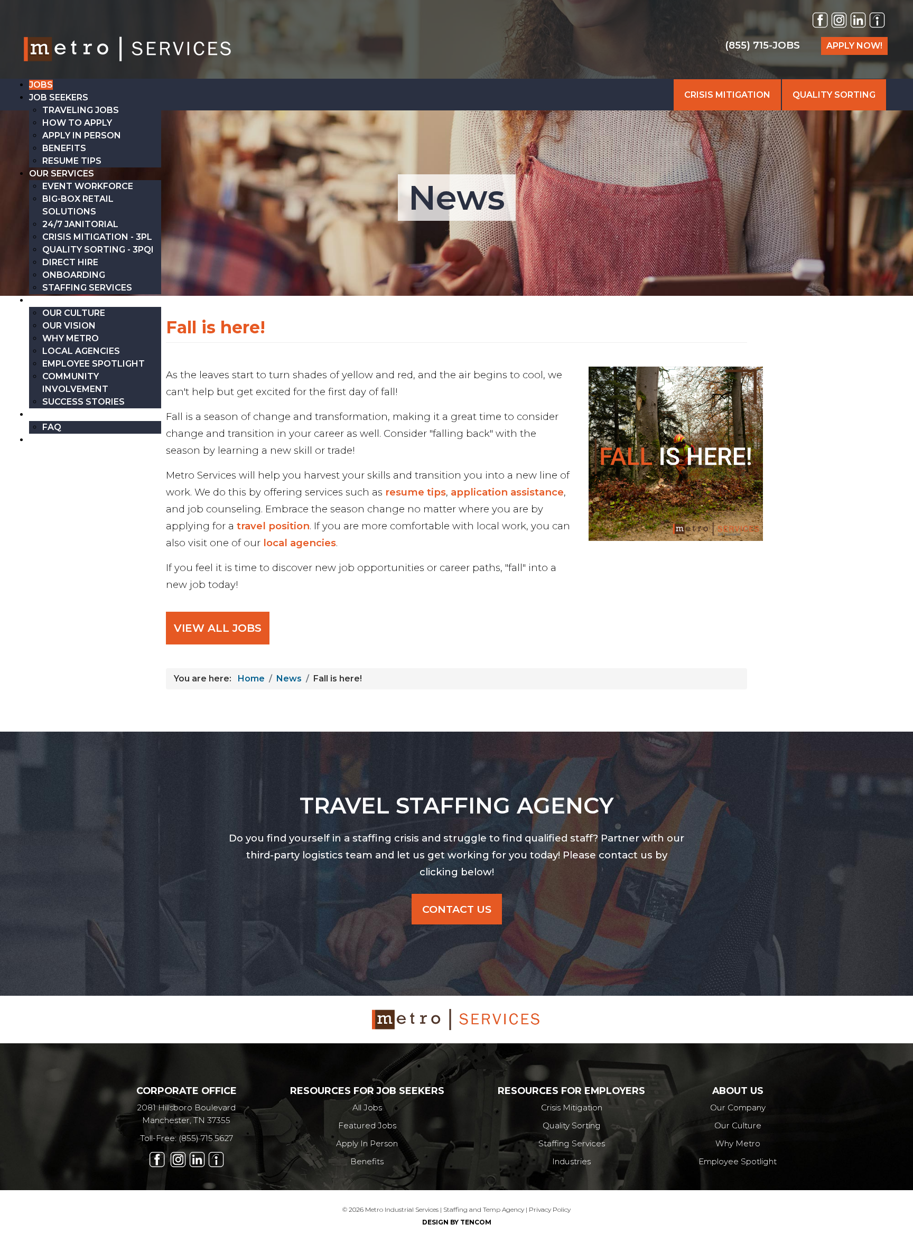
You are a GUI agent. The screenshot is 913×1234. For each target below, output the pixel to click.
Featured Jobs (367, 1125)
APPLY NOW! (854, 46)
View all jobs (218, 628)
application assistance (507, 492)
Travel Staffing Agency (456, 805)
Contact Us (456, 909)
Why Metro (737, 1143)
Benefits (367, 1161)
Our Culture (737, 1125)
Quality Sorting (572, 1125)
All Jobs (367, 1107)
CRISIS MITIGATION (727, 95)
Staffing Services (571, 1143)
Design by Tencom (456, 1222)
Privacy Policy (550, 1209)
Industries (571, 1161)
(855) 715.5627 (206, 1138)
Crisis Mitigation (571, 1107)
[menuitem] (41, 85)
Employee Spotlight (737, 1161)
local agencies (299, 543)
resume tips (415, 492)
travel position (273, 526)
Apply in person (367, 1143)
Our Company (738, 1107)
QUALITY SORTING (834, 95)
